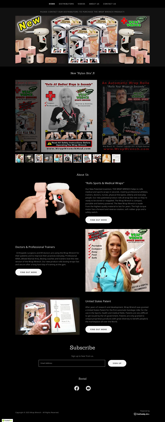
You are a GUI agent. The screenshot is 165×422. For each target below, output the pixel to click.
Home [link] (52, 4)
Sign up (117, 363)
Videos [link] (81, 4)
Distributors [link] (66, 4)
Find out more (98, 220)
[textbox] (72, 363)
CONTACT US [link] (109, 4)
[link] (76, 388)
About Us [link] (94, 4)
